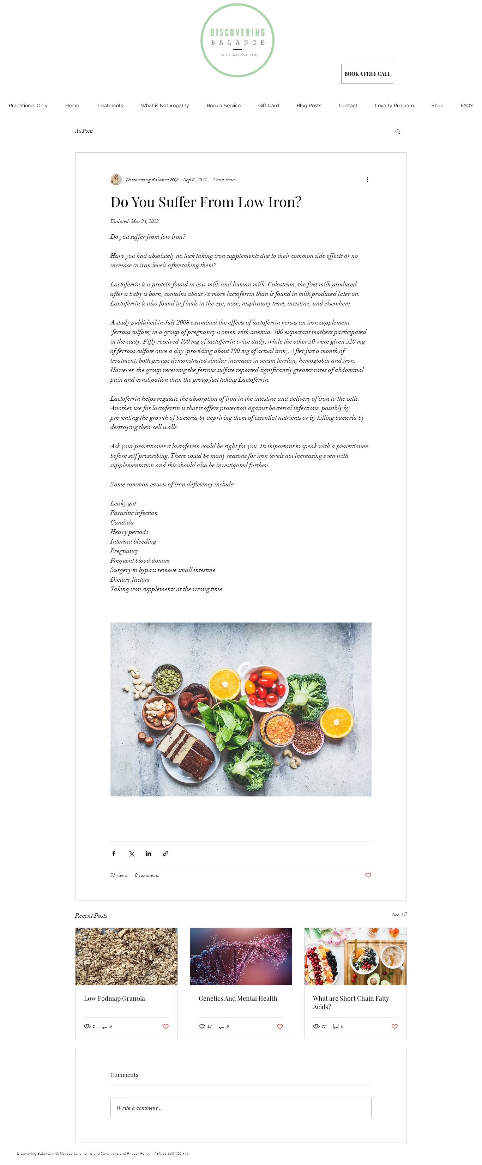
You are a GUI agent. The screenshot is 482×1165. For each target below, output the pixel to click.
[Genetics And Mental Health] (241, 956)
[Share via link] (165, 853)
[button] (397, 131)
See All (399, 915)
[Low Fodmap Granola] (126, 956)
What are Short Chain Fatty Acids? (351, 1002)
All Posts (84, 131)
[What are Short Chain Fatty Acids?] (355, 956)
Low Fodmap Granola (114, 998)
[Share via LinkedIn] (148, 853)
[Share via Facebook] (113, 853)
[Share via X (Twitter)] (131, 853)
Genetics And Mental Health (238, 998)
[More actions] (367, 179)
